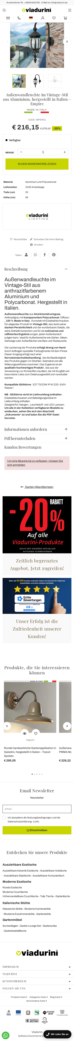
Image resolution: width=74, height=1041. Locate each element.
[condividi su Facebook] (44, 255)
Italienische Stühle (16, 903)
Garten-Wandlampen (38, 487)
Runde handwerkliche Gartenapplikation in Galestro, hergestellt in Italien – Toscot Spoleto (30, 752)
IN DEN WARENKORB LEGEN (37, 163)
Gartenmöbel (12, 920)
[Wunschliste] (36, 733)
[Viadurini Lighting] (37, 216)
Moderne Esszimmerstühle (19, 914)
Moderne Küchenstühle (37, 908)
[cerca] (4, 10)
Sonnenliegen (10, 925)
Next (67, 41)
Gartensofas (50, 925)
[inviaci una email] (8, 18)
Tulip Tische (47, 896)
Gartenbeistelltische (15, 930)
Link (36, 821)
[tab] (37, 269)
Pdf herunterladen (19, 438)
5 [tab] (45, 776)
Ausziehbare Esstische (20, 864)
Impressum (11, 966)
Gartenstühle (43, 914)
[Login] (42, 18)
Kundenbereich (14, 981)
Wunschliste (20, 239)
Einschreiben (38, 830)
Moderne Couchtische (15, 892)
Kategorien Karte (38, 997)
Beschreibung (16, 269)
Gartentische (62, 896)
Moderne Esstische (17, 881)
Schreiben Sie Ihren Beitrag (48, 239)
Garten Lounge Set (30, 925)
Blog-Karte (55, 997)
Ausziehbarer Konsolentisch (48, 875)
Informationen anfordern (25, 429)
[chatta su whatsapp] (5, 1035)
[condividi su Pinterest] (53, 255)
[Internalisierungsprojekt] (23, 1012)
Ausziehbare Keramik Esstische (20, 870)
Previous (7, 41)
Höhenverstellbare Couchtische (20, 896)
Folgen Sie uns (14, 988)
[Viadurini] (36, 9)
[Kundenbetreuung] (19, 18)
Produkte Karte (18, 997)
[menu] (69, 10)
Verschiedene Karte (36, 1001)
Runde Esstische (12, 887)
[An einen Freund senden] (26, 255)
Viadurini (10, 974)
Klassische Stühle (13, 908)
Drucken (38, 244)
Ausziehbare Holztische (53, 870)
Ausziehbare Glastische (17, 875)
